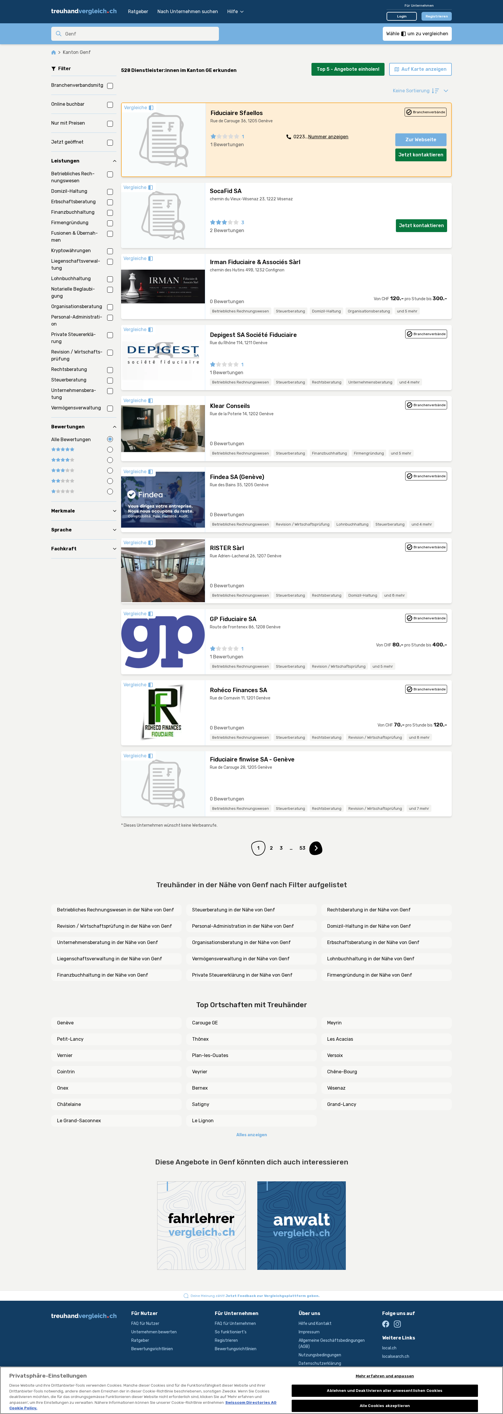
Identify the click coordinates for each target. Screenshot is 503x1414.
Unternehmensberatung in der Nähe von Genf (107, 942)
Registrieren (437, 16)
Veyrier (199, 1071)
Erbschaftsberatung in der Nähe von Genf (373, 942)
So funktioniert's (231, 1332)
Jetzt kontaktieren (420, 155)
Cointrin (66, 1071)
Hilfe (232, 11)
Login (402, 16)
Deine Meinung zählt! (255, 1296)
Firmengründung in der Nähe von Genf (369, 975)
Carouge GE (205, 1023)
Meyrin (334, 1023)
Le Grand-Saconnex (79, 1120)
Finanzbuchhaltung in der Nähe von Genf (102, 975)
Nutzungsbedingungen (320, 1355)
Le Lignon (203, 1120)
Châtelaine (69, 1104)
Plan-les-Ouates (210, 1055)
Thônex (200, 1039)
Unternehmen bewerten (154, 1332)
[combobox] (140, 34)
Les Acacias (340, 1039)
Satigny (200, 1104)
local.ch (389, 1348)
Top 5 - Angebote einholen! (348, 69)
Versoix (335, 1055)
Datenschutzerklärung (320, 1363)
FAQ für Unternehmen (235, 1323)
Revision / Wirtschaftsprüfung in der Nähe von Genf (114, 926)
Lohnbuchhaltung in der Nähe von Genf (371, 958)
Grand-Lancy (341, 1104)
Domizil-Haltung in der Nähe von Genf (369, 926)
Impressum (309, 1332)
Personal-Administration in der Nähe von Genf (243, 926)
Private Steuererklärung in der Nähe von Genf (242, 975)
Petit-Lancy (70, 1039)
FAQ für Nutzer (145, 1323)
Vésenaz (336, 1088)
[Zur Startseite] (86, 11)
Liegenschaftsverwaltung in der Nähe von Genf (109, 958)
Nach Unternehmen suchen (187, 11)
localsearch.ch (395, 1356)
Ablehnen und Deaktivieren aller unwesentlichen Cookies (384, 1390)
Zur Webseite (420, 139)
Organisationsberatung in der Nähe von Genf (241, 942)
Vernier (64, 1055)
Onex (62, 1088)
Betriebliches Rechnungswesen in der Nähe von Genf (115, 910)
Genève (65, 1023)
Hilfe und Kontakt (315, 1323)
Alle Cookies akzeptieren (385, 1406)
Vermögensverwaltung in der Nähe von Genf (241, 958)
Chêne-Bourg (342, 1071)
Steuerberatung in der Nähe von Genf (233, 910)
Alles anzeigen (251, 1134)
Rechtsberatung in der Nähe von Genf (369, 910)
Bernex (200, 1088)
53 (302, 848)
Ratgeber (138, 11)
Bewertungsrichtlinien (152, 1348)
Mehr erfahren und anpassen (385, 1376)
